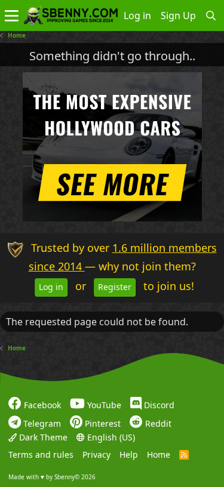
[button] (11, 15)
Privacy (96, 454)
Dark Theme (42, 437)
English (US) (110, 437)
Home (158, 454)
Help (128, 454)
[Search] (211, 15)
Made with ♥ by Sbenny (52, 477)
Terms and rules (40, 454)
